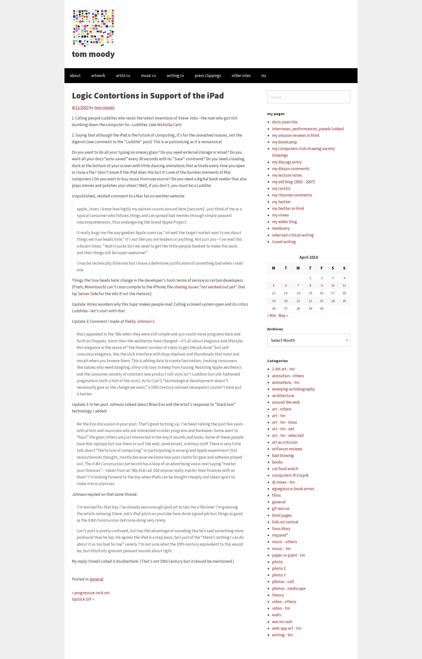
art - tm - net (283, 429)
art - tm (278, 415)
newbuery (281, 228)
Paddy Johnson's (139, 321)
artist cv (123, 75)
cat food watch (285, 468)
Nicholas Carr (168, 124)
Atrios (92, 304)
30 (321, 308)
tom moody (93, 54)
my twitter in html (288, 208)
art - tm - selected (288, 435)
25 (344, 301)
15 (310, 293)
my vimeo (280, 215)
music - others (284, 541)
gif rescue (280, 508)
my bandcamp (284, 142)
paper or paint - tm (288, 555)
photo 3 (278, 575)
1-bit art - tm (283, 369)
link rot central (285, 522)
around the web (286, 402)
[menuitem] (75, 75)
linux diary (281, 528)
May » (283, 315)
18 (344, 293)
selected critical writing (293, 235)
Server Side (88, 293)
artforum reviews (287, 449)
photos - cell (283, 581)
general (96, 579)
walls (276, 614)
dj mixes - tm (283, 482)
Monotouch (94, 287)
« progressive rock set (91, 592)
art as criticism (284, 442)
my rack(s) (281, 188)
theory (278, 595)
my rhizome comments (292, 195)
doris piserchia (284, 122)
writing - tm (282, 634)
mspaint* (280, 535)
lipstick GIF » (83, 599)
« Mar (271, 315)
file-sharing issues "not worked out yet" (202, 287)
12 (273, 293)
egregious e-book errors (293, 488)
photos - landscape (289, 588)
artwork (98, 75)
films (276, 495)
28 (298, 308)
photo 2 (278, 568)
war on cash (282, 621)
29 (310, 308)
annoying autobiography (293, 389)
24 (333, 301)
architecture (283, 395)
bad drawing (283, 455)
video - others (284, 601)
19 (273, 301)
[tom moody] (94, 27)
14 (298, 293)
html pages (282, 515)
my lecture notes (287, 175)
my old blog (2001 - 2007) (293, 181)
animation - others (288, 375)
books (277, 462)
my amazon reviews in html (295, 135)
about (75, 75)
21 (298, 301)
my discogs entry (287, 162)
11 (344, 285)
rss (263, 75)
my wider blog (284, 221)
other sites (241, 75)
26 (273, 308)
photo (277, 561)
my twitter (281, 202)
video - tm (281, 608)
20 (285, 301)
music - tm (281, 548)
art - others (282, 409)
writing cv (175, 75)
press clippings (208, 75)
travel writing (284, 241)
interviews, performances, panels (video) (308, 128)
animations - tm (285, 382)
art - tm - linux (284, 422)
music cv (148, 75)
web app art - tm (286, 628)
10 (333, 285)
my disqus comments (290, 168)
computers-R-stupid (290, 475)
